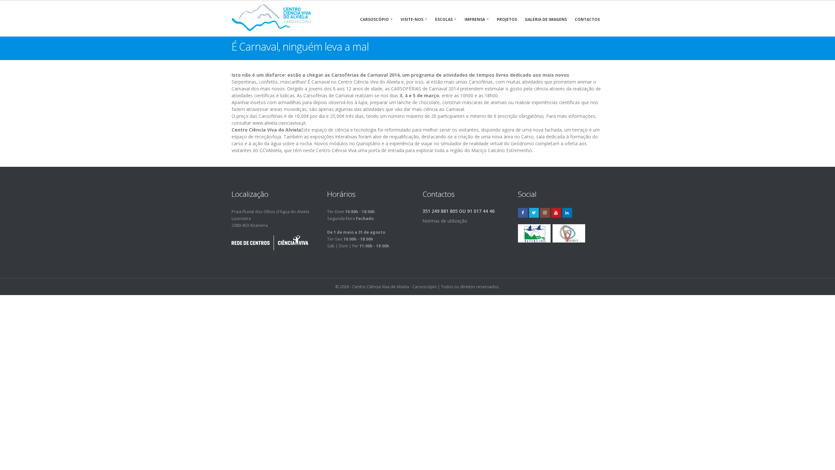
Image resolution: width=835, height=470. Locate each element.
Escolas (444, 19)
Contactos (587, 19)
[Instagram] (545, 213)
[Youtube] (556, 213)
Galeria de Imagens (546, 19)
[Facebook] (523, 213)
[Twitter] (534, 213)
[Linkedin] (567, 213)
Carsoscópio (374, 19)
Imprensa (474, 19)
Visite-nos (412, 19)
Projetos (507, 19)
